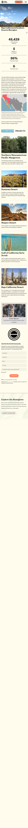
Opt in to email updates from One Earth (10, 379)
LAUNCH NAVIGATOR (8, 413)
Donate (19, 2)
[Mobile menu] (26, 2)
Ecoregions (8, 131)
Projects (20, 131)
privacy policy (10, 381)
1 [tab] (12, 11)
